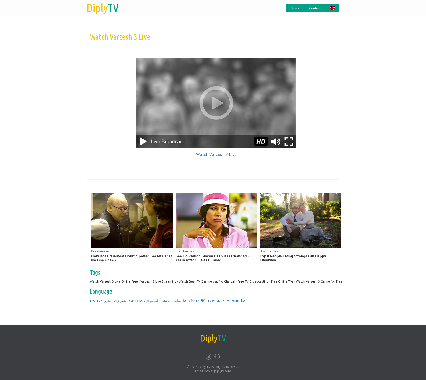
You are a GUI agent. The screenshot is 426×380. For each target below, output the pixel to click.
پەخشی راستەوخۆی (157, 300)
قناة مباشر (180, 300)
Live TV (95, 300)
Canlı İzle (135, 300)
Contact (315, 8)
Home (295, 8)
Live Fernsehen (236, 300)
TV (103, 8)
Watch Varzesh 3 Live (216, 154)
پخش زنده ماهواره (115, 300)
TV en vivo (214, 300)
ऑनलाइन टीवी (197, 300)
